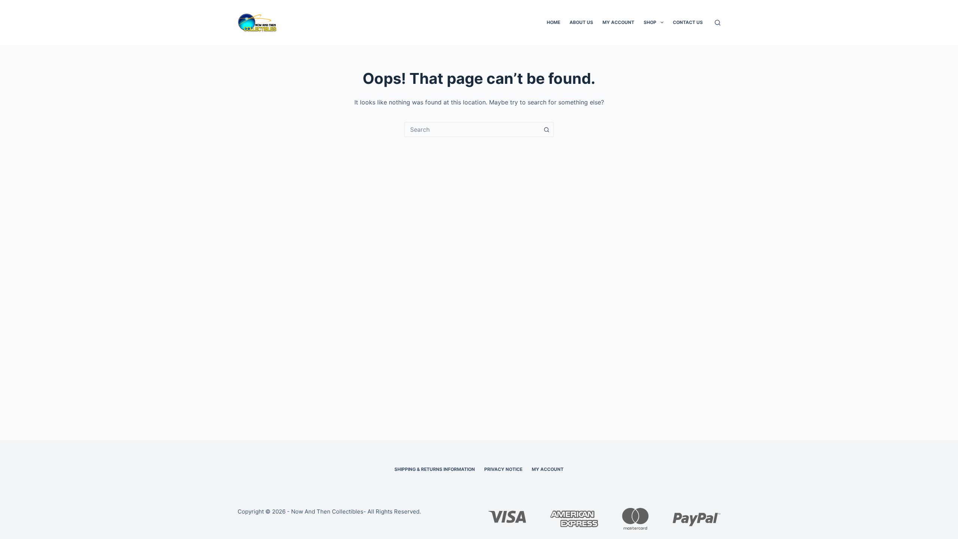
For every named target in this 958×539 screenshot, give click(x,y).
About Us (581, 22)
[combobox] (472, 129)
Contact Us (688, 22)
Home (553, 22)
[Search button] (546, 129)
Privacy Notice (503, 469)
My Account (618, 22)
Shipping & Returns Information (434, 469)
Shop (650, 22)
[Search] (717, 22)
